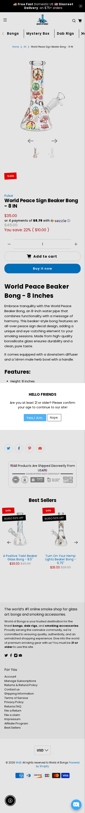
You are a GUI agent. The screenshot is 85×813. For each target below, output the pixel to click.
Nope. (54, 417)
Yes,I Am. (35, 417)
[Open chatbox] (76, 804)
